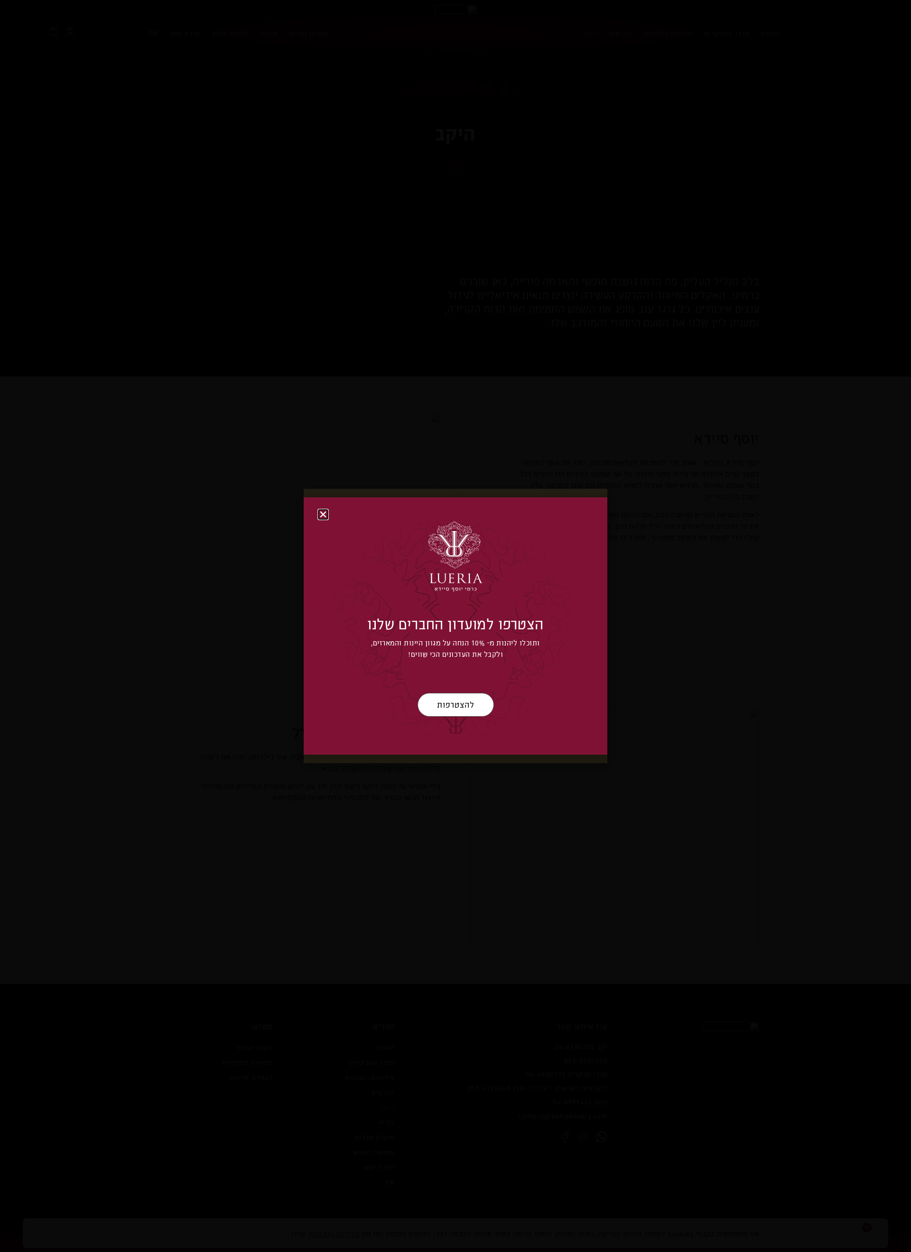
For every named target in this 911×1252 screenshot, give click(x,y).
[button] (323, 514)
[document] (455, 626)
